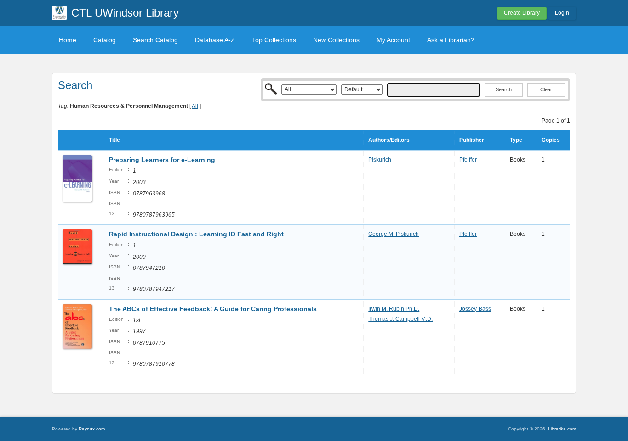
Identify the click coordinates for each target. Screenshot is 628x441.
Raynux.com (92, 428)
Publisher (471, 140)
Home (67, 40)
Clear (546, 89)
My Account (393, 40)
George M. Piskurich (393, 234)
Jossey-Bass (475, 309)
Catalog (104, 40)
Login (562, 13)
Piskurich (379, 159)
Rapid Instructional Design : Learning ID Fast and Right (196, 234)
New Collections (336, 40)
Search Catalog (155, 40)
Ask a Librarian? (450, 40)
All (195, 106)
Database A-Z (215, 40)
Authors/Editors (389, 140)
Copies (551, 140)
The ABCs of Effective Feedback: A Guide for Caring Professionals (213, 309)
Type (516, 140)
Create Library (522, 13)
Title (114, 140)
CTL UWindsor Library (125, 12)
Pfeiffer (468, 159)
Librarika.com (562, 428)
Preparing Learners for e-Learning (162, 159)
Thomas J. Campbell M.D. (400, 319)
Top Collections (274, 40)
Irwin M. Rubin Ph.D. (393, 309)
